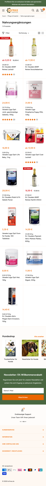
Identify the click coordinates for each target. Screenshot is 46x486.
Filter (7, 33)
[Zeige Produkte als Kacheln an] (39, 33)
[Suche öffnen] (33, 10)
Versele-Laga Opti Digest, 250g (32, 278)
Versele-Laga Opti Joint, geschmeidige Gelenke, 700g (10, 112)
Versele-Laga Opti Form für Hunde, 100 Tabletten (11, 236)
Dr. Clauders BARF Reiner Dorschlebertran (34, 68)
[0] (42, 10)
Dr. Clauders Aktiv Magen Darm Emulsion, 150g (11, 319)
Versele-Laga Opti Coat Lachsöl (34, 156)
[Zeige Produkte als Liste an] (43, 33)
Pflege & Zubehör (13, 16)
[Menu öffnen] (3, 10)
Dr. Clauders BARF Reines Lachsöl (9, 68)
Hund (4, 16)
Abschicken (23, 397)
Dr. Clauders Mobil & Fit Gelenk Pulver (11, 198)
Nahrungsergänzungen (27, 16)
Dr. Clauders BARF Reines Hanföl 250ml (33, 198)
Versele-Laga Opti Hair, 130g (11, 278)
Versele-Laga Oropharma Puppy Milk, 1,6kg (34, 112)
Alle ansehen (39, 337)
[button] (7, 74)
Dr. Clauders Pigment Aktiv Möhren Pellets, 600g (33, 238)
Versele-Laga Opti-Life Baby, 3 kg (11, 156)
